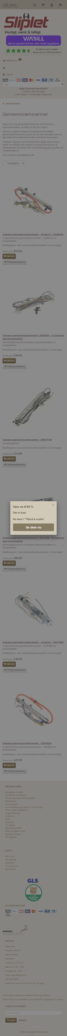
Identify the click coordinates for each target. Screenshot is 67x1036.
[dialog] (33, 518)
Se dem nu (33, 527)
